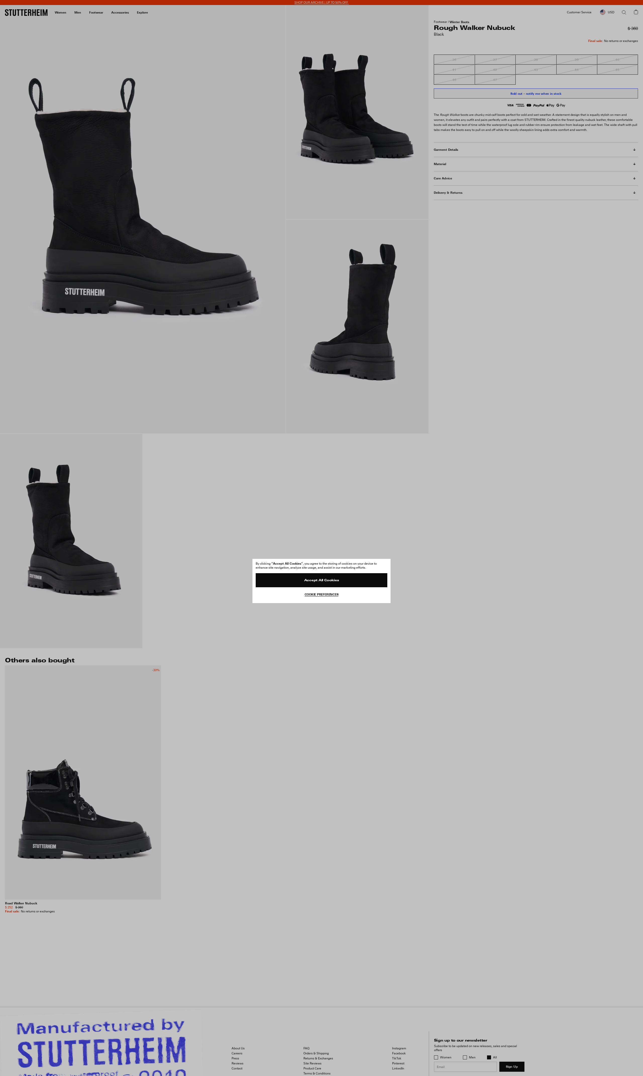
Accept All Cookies (321, 580)
